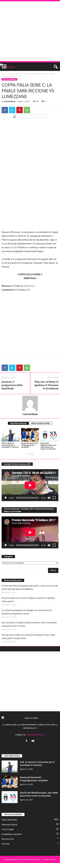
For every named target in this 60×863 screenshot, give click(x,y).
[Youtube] (33, 741)
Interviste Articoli (9, 824)
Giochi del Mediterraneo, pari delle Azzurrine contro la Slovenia (48, 446)
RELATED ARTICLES (18, 423)
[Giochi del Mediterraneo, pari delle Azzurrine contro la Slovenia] (49, 434)
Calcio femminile (15, 74)
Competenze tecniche (12, 834)
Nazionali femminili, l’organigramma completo (29, 445)
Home (4, 74)
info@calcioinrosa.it (36, 734)
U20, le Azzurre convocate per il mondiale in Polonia (10, 445)
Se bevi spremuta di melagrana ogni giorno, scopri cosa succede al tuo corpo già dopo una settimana (30, 587)
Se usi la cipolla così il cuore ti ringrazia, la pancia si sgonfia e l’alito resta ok (28, 600)
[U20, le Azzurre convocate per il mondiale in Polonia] (11, 434)
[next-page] (32, 454)
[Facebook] (5, 110)
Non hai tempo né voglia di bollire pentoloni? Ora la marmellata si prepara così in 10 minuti (29, 624)
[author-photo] (30, 403)
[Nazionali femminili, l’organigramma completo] (30, 434)
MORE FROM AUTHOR (40, 423)
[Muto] (49, 497)
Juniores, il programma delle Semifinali (12, 385)
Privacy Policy (49, 859)
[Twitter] (12, 110)
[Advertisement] (30, 31)
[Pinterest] (19, 110)
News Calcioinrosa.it (13, 580)
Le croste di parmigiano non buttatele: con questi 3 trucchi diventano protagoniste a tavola (27, 612)
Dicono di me (8, 839)
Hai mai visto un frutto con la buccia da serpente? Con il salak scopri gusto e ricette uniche (28, 636)
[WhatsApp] (27, 110)
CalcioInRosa (9, 101)
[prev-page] (28, 454)
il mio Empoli (8, 829)
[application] (30, 485)
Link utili (5, 844)
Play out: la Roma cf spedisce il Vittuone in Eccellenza (46, 385)
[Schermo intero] (54, 497)
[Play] (5, 497)
